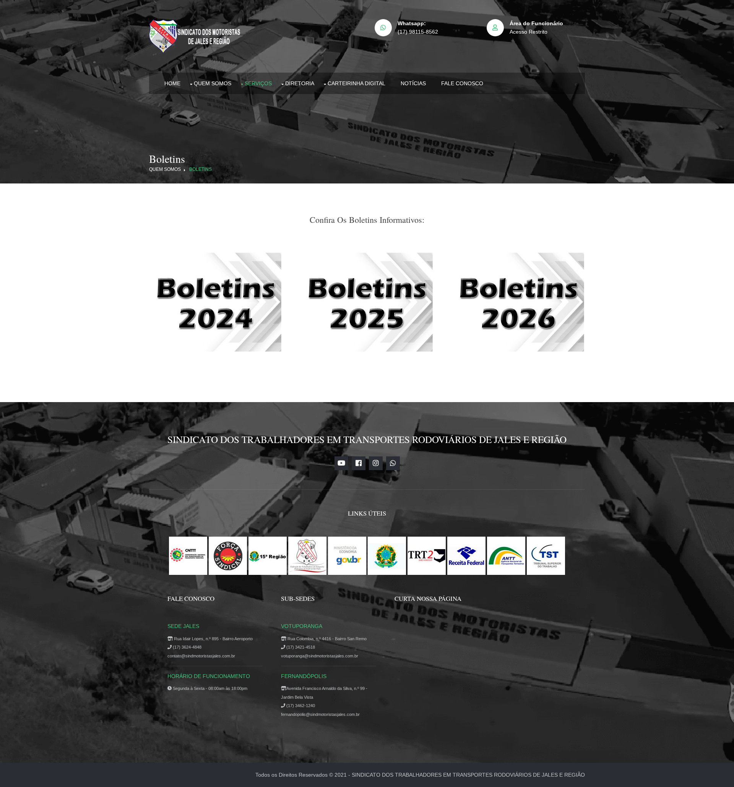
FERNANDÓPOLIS (303, 676)
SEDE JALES (183, 626)
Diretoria (299, 83)
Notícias (413, 83)
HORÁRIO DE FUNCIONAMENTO (208, 676)
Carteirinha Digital (356, 83)
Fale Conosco (462, 83)
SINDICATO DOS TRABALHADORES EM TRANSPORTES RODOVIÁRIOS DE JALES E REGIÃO (468, 775)
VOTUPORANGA (301, 626)
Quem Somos (212, 83)
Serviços (258, 83)
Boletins (200, 169)
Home (172, 83)
